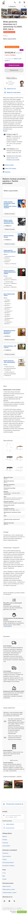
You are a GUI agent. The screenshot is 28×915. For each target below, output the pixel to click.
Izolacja (4, 859)
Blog (3, 876)
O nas (4, 873)
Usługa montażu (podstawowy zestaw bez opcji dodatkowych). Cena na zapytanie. (10, 204)
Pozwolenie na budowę (8, 865)
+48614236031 (11, 78)
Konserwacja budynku (8, 862)
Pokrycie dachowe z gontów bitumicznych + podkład (10, 272)
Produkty (12, 6)
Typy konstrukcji (6, 856)
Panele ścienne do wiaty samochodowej (9, 361)
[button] (25, 7)
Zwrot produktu (6, 845)
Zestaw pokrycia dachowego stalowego (10, 251)
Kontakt (4, 879)
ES (18, 909)
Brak (6, 254)
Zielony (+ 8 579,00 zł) (10, 263)
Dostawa (4, 839)
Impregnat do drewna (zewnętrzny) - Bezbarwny (9, 332)
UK (8, 909)
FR (11, 909)
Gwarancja (5, 842)
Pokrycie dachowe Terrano (9, 236)
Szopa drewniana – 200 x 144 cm (10, 346)
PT (20, 909)
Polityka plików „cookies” (8, 889)
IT (15, 909)
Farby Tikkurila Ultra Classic (9, 294)
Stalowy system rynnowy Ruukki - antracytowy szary (9, 221)
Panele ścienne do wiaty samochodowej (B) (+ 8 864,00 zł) (10, 373)
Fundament (5, 853)
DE (13, 909)
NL (22, 909)
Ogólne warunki (6, 886)
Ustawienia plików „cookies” (9, 892)
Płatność (4, 836)
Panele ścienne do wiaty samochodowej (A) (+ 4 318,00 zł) (10, 368)
